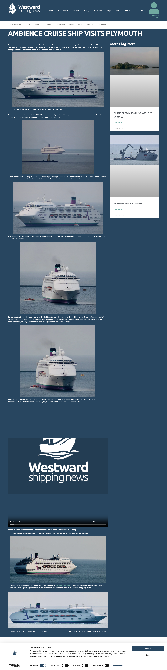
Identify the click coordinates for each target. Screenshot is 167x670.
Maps (109, 10)
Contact (140, 10)
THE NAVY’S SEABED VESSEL (128, 203)
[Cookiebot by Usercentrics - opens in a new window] (15, 665)
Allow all (148, 648)
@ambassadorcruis (64, 585)
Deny (148, 655)
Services (75, 10)
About (65, 10)
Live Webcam (53, 10)
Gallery (86, 10)
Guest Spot (98, 10)
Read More (118, 122)
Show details (118, 665)
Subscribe (128, 10)
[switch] (65, 665)
